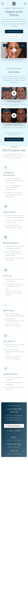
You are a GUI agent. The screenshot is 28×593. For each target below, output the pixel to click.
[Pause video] (14, 115)
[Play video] (14, 93)
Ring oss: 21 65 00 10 (15, 431)
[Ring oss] (3, 4)
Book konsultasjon (14, 36)
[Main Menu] (25, 4)
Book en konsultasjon (14, 139)
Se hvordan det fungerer (14, 31)
